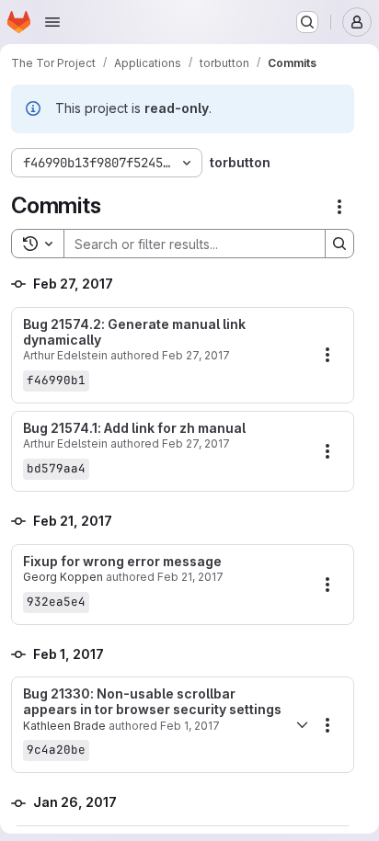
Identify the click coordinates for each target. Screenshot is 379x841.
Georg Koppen (63, 577)
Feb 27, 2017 (196, 355)
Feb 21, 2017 (190, 577)
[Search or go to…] (307, 22)
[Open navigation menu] (52, 22)
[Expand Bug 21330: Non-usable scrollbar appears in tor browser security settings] (301, 725)
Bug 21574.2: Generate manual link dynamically (134, 332)
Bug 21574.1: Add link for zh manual (134, 428)
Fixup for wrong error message (122, 561)
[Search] (339, 243)
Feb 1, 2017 (190, 726)
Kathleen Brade (64, 726)
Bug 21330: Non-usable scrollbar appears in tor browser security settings (152, 702)
